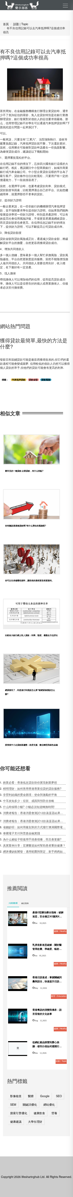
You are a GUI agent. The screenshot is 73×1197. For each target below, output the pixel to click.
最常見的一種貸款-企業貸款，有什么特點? (24, 470)
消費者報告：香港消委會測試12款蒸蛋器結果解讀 (34, 813)
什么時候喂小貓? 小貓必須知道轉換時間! (29, 807)
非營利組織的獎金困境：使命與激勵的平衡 (30, 795)
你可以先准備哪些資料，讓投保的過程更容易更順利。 (29, 580)
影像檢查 (15, 1096)
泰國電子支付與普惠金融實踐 (21, 833)
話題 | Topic (20, 24)
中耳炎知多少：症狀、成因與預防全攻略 (28, 801)
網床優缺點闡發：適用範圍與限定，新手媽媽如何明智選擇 (34, 851)
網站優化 (49, 1104)
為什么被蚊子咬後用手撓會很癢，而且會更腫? (32, 839)
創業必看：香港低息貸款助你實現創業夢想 (30, 782)
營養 (54, 1113)
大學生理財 (35, 1121)
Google (44, 1096)
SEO (59, 1096)
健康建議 (15, 1121)
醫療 (31, 1096)
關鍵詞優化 (30, 1104)
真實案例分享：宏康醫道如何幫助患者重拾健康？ (34, 845)
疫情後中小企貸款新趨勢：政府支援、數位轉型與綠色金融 (31, 744)
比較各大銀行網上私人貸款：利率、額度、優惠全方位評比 (31, 635)
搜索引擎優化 (18, 1113)
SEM (13, 1104)
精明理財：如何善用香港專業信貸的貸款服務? (32, 788)
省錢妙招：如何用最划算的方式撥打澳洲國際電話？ (34, 827)
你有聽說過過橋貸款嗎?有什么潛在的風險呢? (25, 525)
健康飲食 (39, 1113)
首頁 (6, 24)
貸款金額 (33, 379)
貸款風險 (45, 379)
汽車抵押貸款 (18, 379)
